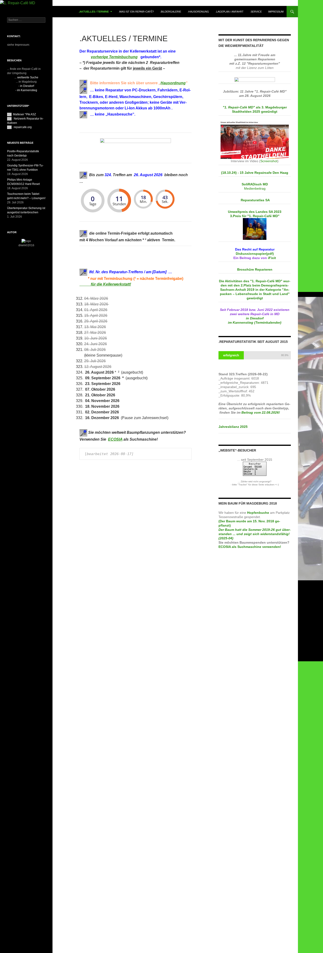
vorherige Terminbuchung (114, 57)
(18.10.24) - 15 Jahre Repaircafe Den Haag (254, 172)
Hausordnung (173, 83)
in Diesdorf (255, 318)
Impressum (276, 11)
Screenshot (268, 161)
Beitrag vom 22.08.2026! (261, 412)
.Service (256, 11)
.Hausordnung (198, 11)
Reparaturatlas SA (255, 200)
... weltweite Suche (26, 77)
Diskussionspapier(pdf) (255, 253)
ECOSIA (115, 439)
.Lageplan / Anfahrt (229, 11)
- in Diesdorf (26, 86)
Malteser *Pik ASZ (24, 114)
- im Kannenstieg (26, 90)
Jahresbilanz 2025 (233, 427)
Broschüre (254, 269)
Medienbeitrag (255, 188)
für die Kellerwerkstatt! (105, 284)
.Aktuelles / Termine (94, 11)
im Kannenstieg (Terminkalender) (254, 322)
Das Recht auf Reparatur (255, 249)
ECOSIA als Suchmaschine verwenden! (249, 547)
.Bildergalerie (170, 11)
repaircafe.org (23, 127)
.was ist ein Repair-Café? (136, 11)
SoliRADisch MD (255, 184)
